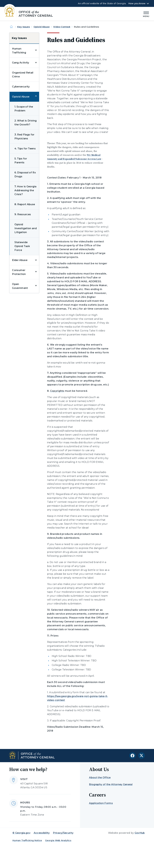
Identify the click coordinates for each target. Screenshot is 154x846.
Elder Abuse (19, 260)
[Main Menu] (146, 13)
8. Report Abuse (24, 204)
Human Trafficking (19, 50)
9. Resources (22, 214)
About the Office (100, 777)
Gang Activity (20, 62)
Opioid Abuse (42, 26)
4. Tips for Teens (24, 148)
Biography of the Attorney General (110, 784)
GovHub (140, 832)
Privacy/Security (63, 832)
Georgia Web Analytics (58, 840)
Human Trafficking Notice (27, 840)
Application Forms (101, 803)
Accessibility (42, 832)
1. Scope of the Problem (23, 108)
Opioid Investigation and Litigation (25, 228)
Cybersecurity (21, 86)
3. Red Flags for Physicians (24, 136)
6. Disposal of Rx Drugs (25, 174)
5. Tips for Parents (20, 160)
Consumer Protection (19, 272)
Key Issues (23, 26)
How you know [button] (136, 3)
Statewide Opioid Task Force (22, 246)
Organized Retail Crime (22, 74)
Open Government (20, 286)
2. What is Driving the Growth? (25, 122)
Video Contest (61, 26)
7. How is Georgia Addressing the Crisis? (25, 190)
